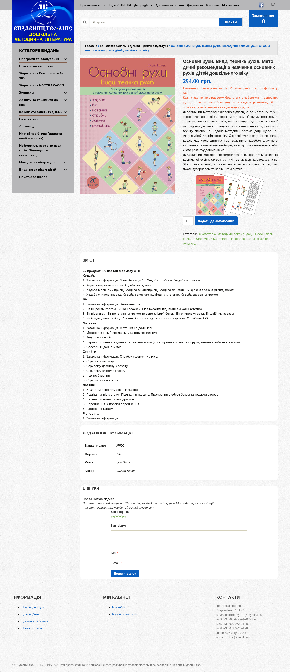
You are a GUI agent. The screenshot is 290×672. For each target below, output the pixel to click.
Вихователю (29, 119)
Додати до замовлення (216, 221)
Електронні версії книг (37, 66)
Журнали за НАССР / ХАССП (41, 85)
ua (273, 4)
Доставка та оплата (35, 621)
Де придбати (30, 614)
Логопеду (26, 126)
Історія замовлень (124, 614)
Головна (91, 46)
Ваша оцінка (120, 512)
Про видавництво (33, 607)
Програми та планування (39, 59)
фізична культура (155, 46)
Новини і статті (32, 628)
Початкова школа (33, 177)
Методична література (37, 162)
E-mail (116, 563)
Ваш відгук (118, 525)
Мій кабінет (120, 607)
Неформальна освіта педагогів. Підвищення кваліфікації (41, 150)
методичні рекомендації (235, 234)
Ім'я (114, 552)
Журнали (26, 92)
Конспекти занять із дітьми (41, 112)
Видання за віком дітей (37, 169)
